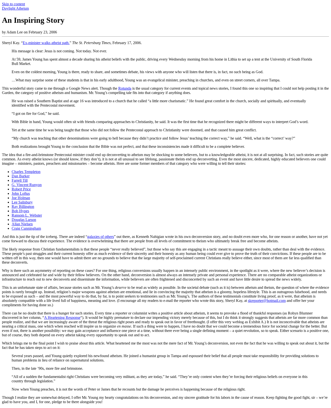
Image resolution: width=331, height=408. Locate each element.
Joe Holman (21, 198)
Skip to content (13, 4)
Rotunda (124, 88)
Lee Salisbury (22, 202)
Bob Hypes (20, 211)
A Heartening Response (62, 317)
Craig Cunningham (26, 228)
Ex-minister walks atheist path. (46, 43)
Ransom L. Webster (27, 215)
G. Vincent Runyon (27, 185)
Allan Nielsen (22, 224)
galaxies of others (100, 237)
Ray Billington (23, 206)
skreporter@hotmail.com (267, 300)
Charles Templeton (26, 172)
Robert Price (21, 189)
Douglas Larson (24, 220)
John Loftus (21, 193)
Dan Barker (21, 176)
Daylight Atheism (15, 8)
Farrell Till (20, 180)
